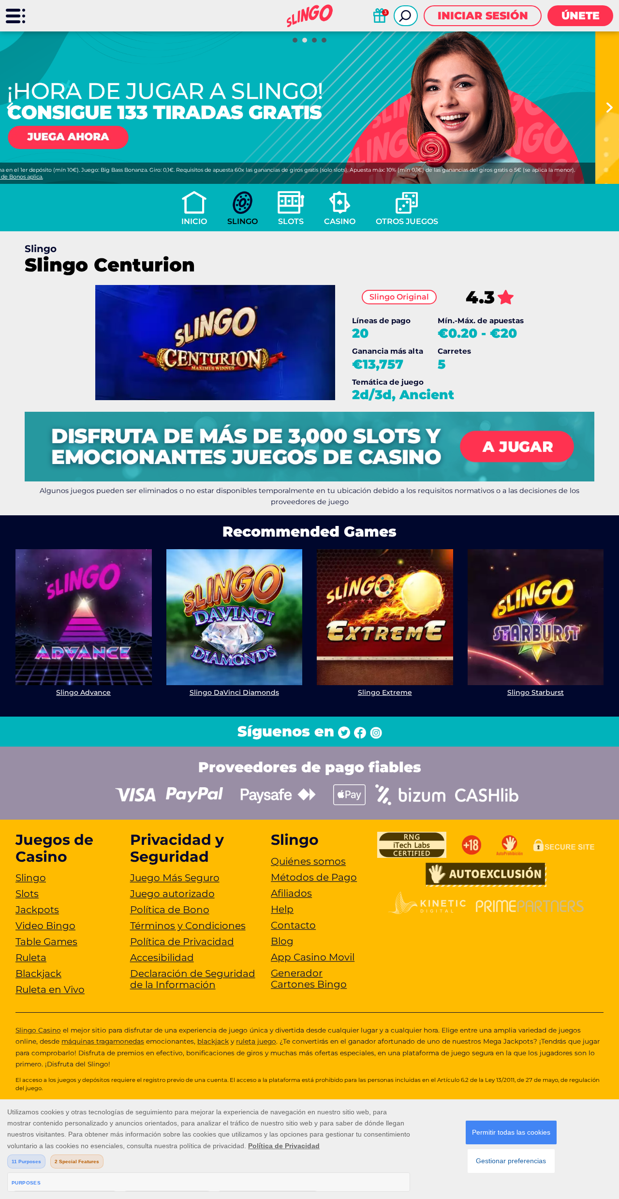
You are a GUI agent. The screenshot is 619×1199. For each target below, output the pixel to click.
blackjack (213, 1041)
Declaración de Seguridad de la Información (192, 979)
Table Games (46, 941)
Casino (339, 221)
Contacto (293, 925)
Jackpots (37, 909)
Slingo (242, 221)
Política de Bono (169, 909)
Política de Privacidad (182, 941)
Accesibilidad (162, 957)
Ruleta (30, 957)
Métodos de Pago (314, 877)
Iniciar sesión (483, 15)
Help (282, 909)
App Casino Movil (312, 957)
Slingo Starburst (535, 692)
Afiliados (291, 893)
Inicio (194, 221)
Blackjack (38, 973)
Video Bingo (45, 925)
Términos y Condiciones (188, 925)
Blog (282, 941)
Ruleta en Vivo (50, 989)
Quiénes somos (308, 861)
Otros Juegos (407, 221)
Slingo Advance (83, 692)
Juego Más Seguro (175, 878)
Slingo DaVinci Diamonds (234, 692)
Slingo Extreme (385, 692)
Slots (291, 221)
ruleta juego (256, 1041)
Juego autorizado (172, 893)
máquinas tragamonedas (102, 1041)
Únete (580, 15)
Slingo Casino (38, 1030)
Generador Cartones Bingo (309, 978)
